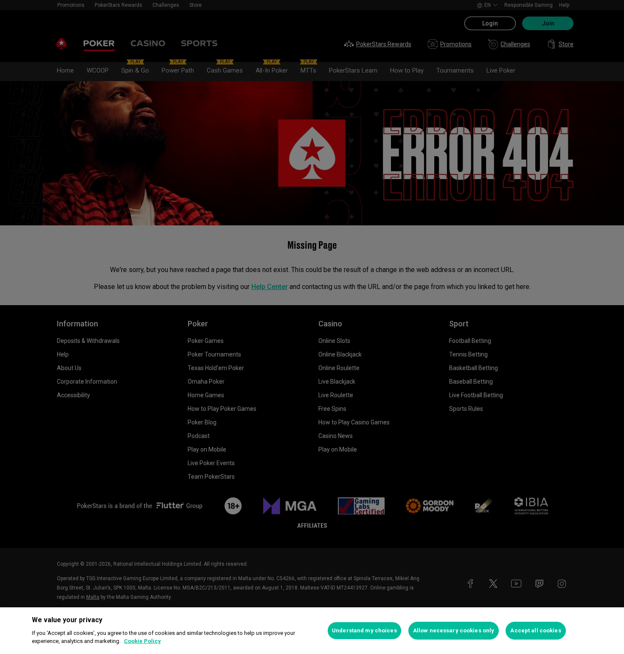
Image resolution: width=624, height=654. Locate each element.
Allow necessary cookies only (454, 630)
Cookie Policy (142, 641)
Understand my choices (364, 630)
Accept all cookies (535, 630)
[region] (312, 630)
